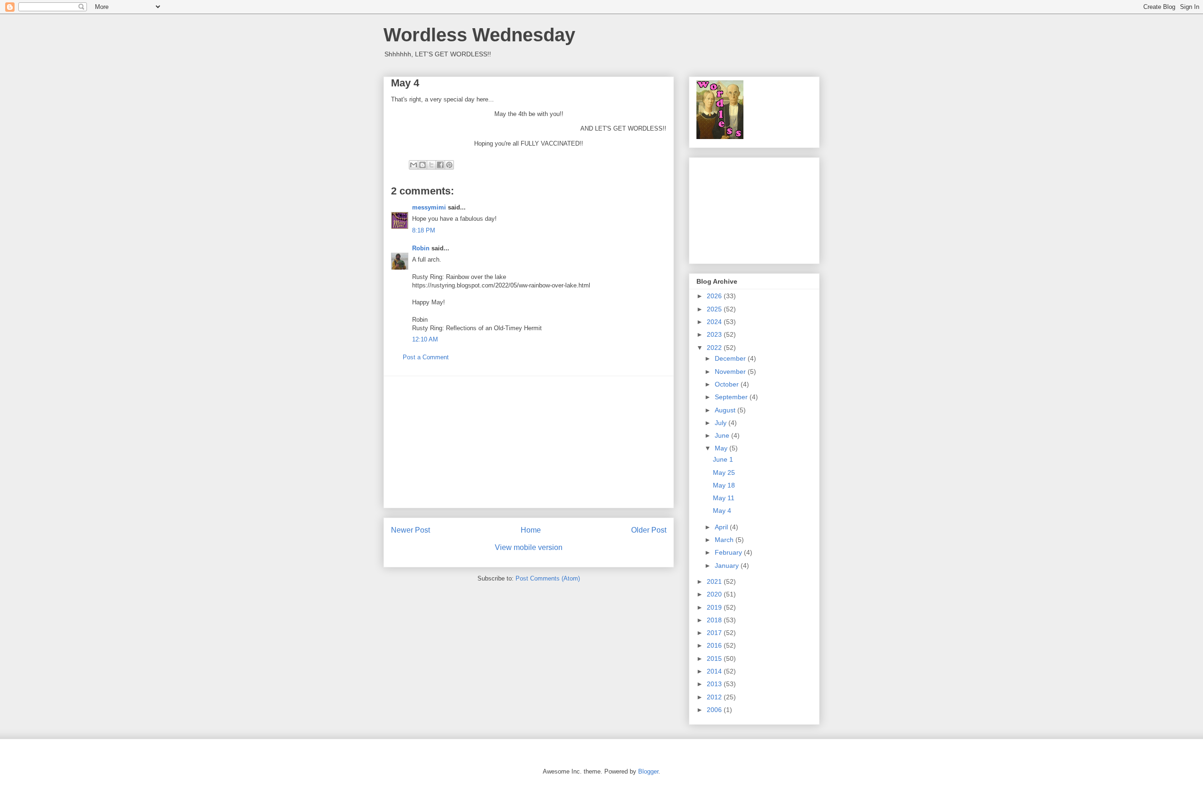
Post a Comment (426, 357)
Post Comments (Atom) (548, 578)
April (722, 527)
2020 (715, 594)
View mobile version (528, 547)
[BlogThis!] (422, 165)
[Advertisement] (528, 442)
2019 (715, 607)
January (728, 565)
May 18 (724, 485)
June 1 (723, 459)
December (731, 358)
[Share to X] (431, 165)
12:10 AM (425, 339)
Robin (421, 248)
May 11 (723, 498)
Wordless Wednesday (479, 34)
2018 (715, 620)
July (721, 422)
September (732, 397)
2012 (715, 697)
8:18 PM (423, 230)
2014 (715, 671)
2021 (715, 581)
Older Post (648, 530)
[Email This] (413, 165)
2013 (715, 684)
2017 (715, 632)
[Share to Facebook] (440, 165)
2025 (715, 309)
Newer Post (410, 530)
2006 (715, 709)
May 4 (722, 510)
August (726, 410)
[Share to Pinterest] (449, 165)
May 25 (724, 472)
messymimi (429, 207)
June (723, 435)
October (728, 384)
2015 (715, 658)
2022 (715, 347)
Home (531, 530)
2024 (715, 321)
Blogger (648, 771)
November (731, 371)
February (729, 552)
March (725, 539)
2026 (715, 296)
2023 (715, 334)
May (722, 448)
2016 (715, 645)
